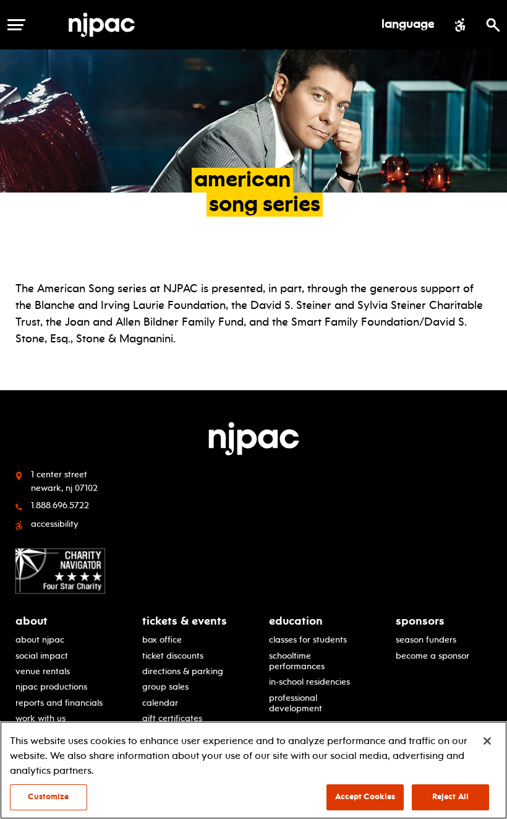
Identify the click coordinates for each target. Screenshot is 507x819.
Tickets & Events (184, 620)
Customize (48, 797)
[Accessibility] (460, 24)
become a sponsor (432, 655)
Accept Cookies (365, 797)
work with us (40, 718)
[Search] (493, 24)
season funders (426, 639)
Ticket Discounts (172, 655)
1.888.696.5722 (60, 505)
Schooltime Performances (297, 661)
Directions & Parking (182, 671)
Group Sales (165, 686)
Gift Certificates (172, 718)
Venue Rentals (42, 671)
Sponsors (420, 620)
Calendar (160, 702)
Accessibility (55, 523)
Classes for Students (308, 639)
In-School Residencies (309, 681)
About (31, 620)
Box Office (162, 639)
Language (408, 25)
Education (296, 620)
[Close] (487, 741)
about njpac (39, 639)
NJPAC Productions (51, 686)
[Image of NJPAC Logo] (106, 24)
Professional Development (295, 703)
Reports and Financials (59, 702)
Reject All (450, 797)
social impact (41, 655)
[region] (253, 770)
